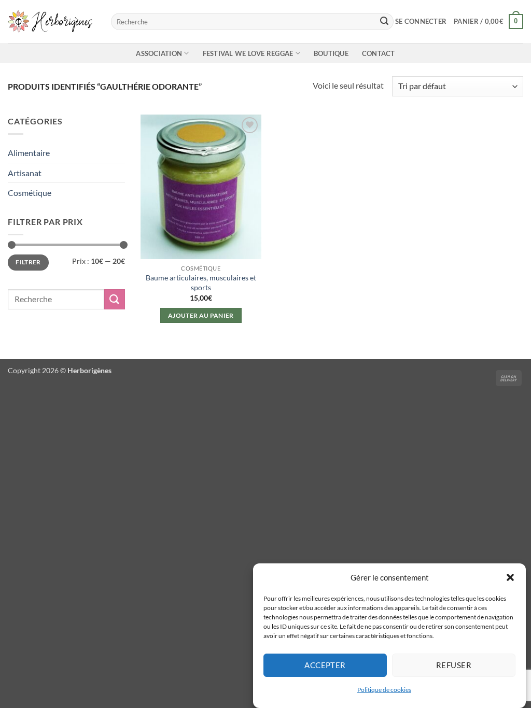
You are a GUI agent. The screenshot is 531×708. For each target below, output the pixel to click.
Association (159, 53)
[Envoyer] (384, 22)
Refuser (453, 665)
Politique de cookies (384, 689)
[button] (510, 577)
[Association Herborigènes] (51, 21)
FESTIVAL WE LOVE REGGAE (248, 53)
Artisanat (24, 173)
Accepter (325, 665)
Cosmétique (29, 192)
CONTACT (378, 53)
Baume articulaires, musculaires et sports (201, 282)
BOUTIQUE (331, 53)
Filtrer (28, 262)
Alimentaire (29, 153)
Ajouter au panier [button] (201, 315)
